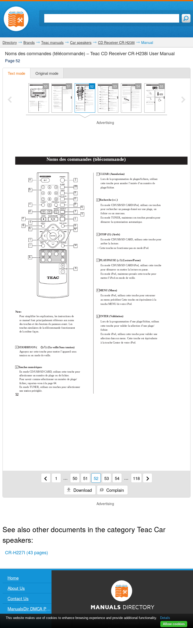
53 (106, 478)
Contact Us (18, 598)
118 (136, 478)
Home (13, 578)
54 (117, 478)
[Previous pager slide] (9, 100)
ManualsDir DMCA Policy (30, 608)
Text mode (16, 73)
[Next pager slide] (183, 100)
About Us (16, 588)
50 (75, 478)
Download (82, 490)
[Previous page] (46, 478)
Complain (114, 490)
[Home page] (16, 19)
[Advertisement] (96, 132)
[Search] (186, 18)
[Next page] (147, 478)
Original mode (46, 73)
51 (85, 478)
